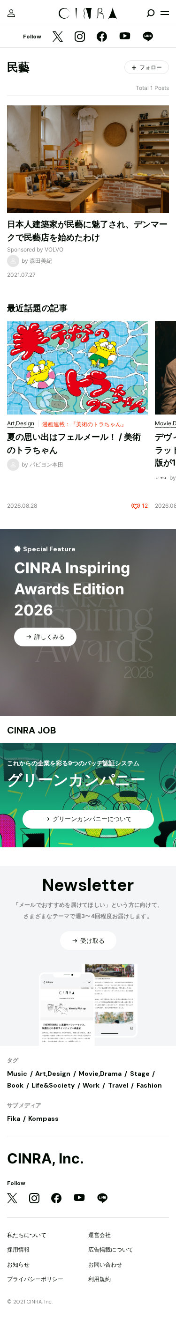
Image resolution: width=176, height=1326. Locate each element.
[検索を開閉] (151, 13)
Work (91, 1085)
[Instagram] (80, 37)
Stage (140, 1073)
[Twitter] (58, 37)
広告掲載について (110, 1249)
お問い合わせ (105, 1264)
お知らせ (18, 1264)
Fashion (149, 1085)
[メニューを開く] (165, 13)
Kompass (43, 1118)
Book (15, 1085)
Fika (13, 1118)
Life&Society (53, 1085)
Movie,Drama (100, 1073)
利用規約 (99, 1278)
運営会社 (99, 1234)
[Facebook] (102, 37)
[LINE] (148, 37)
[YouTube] (125, 37)
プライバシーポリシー (35, 1278)
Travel (118, 1085)
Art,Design (52, 1073)
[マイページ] (11, 13)
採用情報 (18, 1249)
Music (17, 1073)
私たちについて (26, 1234)
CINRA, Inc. (45, 1158)
